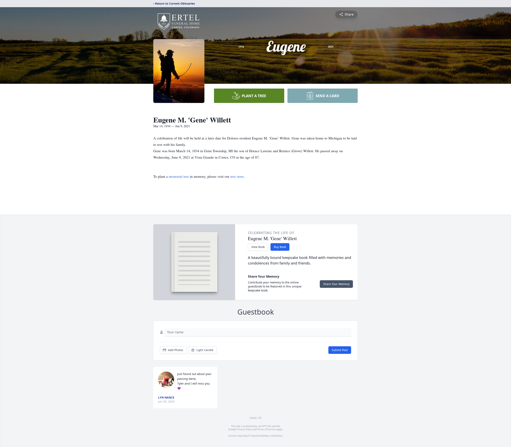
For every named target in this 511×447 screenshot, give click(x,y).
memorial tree (179, 176)
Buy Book (280, 247)
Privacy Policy (244, 429)
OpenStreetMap (260, 435)
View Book (258, 247)
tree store (237, 176)
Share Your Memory (336, 284)
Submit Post (340, 350)
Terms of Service (266, 429)
